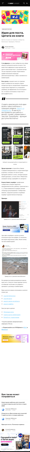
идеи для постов (6, 29)
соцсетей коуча (8, 298)
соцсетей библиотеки (9, 296)
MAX (25, 327)
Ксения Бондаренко (10, 429)
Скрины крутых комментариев (12, 314)
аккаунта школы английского (11, 301)
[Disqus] (15, 370)
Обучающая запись (9, 312)
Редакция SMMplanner (11, 408)
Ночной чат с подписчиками (11, 317)
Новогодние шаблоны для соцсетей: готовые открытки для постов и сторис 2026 (14, 404)
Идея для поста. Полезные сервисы (13, 424)
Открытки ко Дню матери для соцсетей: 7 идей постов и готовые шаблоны (14, 414)
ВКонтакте (5, 329)
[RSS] (27, 3)
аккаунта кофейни (8, 304)
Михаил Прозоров (9, 46)
